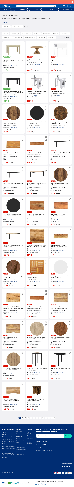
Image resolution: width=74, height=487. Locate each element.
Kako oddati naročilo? (30, 439)
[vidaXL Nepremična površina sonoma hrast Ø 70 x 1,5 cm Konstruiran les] (37, 334)
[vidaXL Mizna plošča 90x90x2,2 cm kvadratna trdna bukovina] (37, 273)
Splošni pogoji (19, 436)
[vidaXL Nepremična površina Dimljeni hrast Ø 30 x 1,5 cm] (61, 119)
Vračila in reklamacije (29, 443)
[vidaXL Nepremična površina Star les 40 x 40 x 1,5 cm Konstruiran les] (61, 180)
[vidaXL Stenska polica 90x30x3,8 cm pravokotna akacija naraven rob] (37, 303)
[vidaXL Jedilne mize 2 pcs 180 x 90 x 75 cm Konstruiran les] (61, 149)
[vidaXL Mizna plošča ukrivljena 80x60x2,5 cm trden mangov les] (13, 334)
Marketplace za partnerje (8, 448)
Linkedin (69, 466)
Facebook (63, 466)
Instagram (65, 466)
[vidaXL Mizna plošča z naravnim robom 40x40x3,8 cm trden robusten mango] (37, 242)
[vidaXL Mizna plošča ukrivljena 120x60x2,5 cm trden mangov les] (13, 396)
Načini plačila (19, 444)
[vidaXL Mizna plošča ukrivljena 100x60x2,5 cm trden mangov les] (61, 303)
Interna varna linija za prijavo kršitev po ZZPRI (8, 454)
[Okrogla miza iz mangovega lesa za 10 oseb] (37, 56)
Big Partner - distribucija (8, 446)
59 (51, 417)
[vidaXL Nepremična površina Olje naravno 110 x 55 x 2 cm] (13, 149)
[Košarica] (70, 6)
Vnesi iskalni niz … (27, 6)
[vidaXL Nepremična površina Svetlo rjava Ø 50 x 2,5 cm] (61, 334)
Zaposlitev (5, 457)
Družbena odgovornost (8, 436)
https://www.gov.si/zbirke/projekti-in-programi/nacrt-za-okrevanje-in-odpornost (48, 483)
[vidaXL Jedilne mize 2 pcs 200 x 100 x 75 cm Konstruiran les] (13, 180)
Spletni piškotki (20, 454)
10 (45, 417)
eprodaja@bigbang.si (41, 447)
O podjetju (4, 432)
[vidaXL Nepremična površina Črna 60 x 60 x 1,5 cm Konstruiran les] (13, 211)
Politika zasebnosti (21, 452)
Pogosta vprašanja (29, 432)
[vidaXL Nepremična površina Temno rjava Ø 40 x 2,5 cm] (13, 273)
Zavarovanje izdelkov (21, 449)
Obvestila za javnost (7, 439)
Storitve (18, 438)
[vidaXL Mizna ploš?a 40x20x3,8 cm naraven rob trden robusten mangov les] (13, 303)
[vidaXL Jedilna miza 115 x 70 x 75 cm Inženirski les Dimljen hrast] (37, 396)
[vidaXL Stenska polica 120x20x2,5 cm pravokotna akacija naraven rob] (37, 149)
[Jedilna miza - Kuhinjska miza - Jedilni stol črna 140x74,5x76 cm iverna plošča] (13, 88)
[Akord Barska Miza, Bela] (61, 88)
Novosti (4, 451)
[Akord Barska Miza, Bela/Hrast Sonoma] (37, 88)
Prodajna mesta (20, 433)
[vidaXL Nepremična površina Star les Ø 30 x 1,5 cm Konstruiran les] (13, 119)
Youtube (67, 466)
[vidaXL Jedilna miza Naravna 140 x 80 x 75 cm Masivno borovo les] (37, 180)
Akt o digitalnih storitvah (8, 441)
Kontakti (4, 434)
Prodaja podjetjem (6, 444)
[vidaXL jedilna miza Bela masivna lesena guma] (61, 56)
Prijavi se (67, 436)
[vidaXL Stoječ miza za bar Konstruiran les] (37, 365)
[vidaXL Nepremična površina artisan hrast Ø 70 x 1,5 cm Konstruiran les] (13, 365)
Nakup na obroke (20, 447)
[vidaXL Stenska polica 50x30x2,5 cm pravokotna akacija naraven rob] (37, 211)
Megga (35, 95)
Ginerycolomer (37, 64)
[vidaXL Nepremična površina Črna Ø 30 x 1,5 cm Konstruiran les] (37, 119)
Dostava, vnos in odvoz (20, 441)
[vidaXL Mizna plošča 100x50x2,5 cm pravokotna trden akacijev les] (61, 211)
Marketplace (30, 436)
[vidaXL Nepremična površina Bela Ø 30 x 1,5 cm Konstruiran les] (61, 273)
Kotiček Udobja (13, 65)
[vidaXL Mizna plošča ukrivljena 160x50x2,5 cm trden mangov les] (61, 242)
